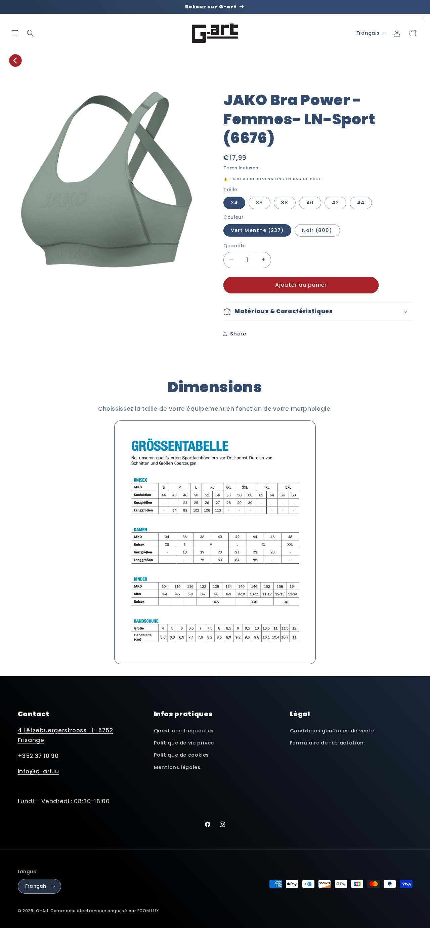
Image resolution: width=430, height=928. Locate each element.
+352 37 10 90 (38, 756)
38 (284, 202)
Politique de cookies (181, 755)
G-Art (42, 911)
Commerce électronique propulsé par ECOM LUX (104, 911)
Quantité (234, 245)
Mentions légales (177, 767)
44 (360, 202)
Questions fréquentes (184, 730)
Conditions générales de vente (332, 730)
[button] (15, 33)
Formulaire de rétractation (327, 742)
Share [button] (238, 333)
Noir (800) (317, 230)
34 (234, 202)
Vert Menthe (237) (257, 230)
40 (310, 202)
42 (335, 202)
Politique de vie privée (184, 742)
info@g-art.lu (38, 771)
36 (259, 202)
